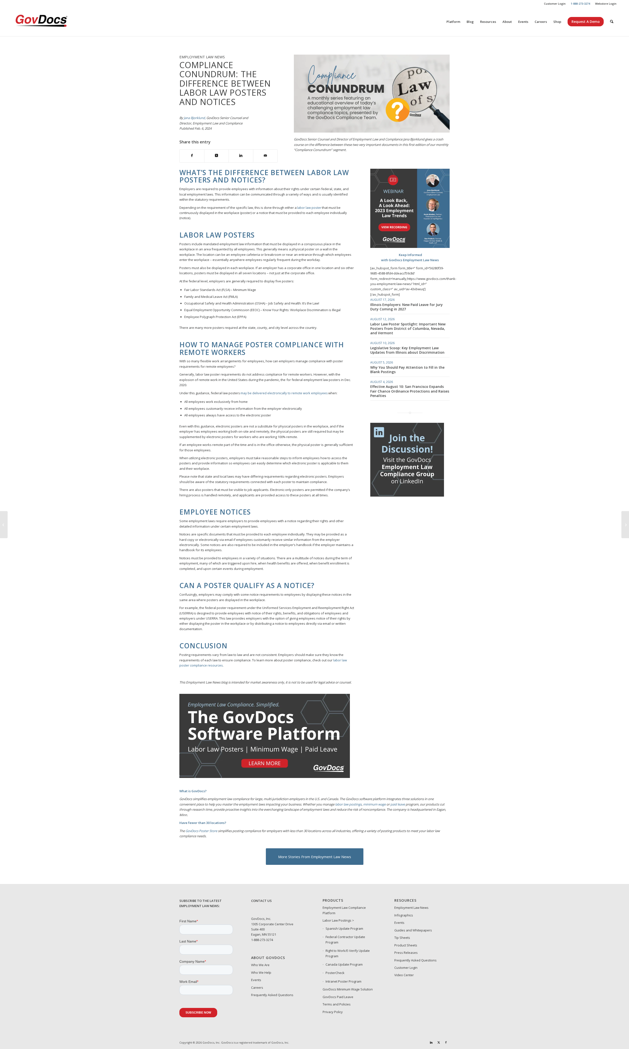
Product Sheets (405, 945)
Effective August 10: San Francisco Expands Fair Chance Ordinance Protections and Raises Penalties (409, 391)
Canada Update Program (344, 964)
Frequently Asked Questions (272, 995)
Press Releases (406, 952)
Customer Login (555, 3)
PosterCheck (335, 973)
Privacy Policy (333, 1012)
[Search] (611, 21)
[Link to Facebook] (446, 1042)
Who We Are (260, 965)
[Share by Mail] (265, 156)
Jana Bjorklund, (195, 118)
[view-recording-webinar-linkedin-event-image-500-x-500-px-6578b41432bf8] (410, 246)
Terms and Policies (337, 1004)
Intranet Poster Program (343, 981)
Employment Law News (411, 907)
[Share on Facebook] (192, 156)
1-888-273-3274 (262, 940)
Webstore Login (605, 3)
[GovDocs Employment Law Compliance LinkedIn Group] (407, 495)
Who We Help (261, 972)
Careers (257, 987)
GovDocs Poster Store (201, 831)
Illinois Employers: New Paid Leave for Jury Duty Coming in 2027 (406, 306)
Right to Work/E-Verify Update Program (348, 953)
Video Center (404, 975)
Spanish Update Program (344, 928)
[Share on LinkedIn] (241, 156)
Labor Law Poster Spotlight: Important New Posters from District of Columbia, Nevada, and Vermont (407, 328)
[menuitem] (555, 3)
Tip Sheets (402, 937)
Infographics (403, 915)
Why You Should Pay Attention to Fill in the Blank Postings (407, 369)
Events (256, 980)
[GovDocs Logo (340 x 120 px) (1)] (54, 21)
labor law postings (348, 804)
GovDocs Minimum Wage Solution (348, 989)
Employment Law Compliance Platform (344, 910)
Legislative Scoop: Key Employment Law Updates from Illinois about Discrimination (407, 350)
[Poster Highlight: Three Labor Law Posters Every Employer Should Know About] (4, 524)
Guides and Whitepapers (413, 930)
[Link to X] (438, 1042)
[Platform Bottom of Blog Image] (264, 777)
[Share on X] (216, 156)
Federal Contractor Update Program (345, 939)
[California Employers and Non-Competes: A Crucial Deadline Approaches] (625, 524)
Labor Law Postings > (338, 920)
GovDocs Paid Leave (338, 997)
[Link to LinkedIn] (431, 1042)
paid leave (397, 804)
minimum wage (374, 804)
